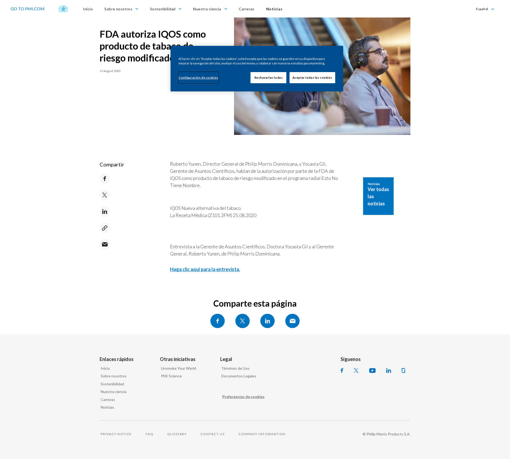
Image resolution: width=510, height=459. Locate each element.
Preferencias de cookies (243, 396)
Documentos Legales (238, 376)
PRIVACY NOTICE (116, 434)
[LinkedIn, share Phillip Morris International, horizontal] (267, 321)
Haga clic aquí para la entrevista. (205, 269)
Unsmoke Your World (178, 368)
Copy (105, 228)
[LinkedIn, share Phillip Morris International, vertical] (105, 211)
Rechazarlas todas (268, 77)
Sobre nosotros (113, 376)
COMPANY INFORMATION (262, 434)
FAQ (149, 434)
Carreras (108, 399)
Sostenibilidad (112, 384)
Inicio (105, 368)
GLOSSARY (177, 434)
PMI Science (171, 376)
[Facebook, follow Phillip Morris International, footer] (342, 370)
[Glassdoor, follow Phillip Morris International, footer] (403, 370)
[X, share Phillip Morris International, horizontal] (242, 321)
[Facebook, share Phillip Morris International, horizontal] (217, 321)
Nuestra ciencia (113, 391)
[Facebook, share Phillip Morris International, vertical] (105, 179)
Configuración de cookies (198, 77)
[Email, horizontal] (292, 321)
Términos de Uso (235, 368)
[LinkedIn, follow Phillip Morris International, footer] (388, 370)
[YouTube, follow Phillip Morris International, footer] (372, 370)
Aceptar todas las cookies (312, 77)
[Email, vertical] (105, 244)
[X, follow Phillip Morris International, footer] (356, 370)
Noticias (107, 407)
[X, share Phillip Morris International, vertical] (105, 195)
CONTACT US (213, 434)
